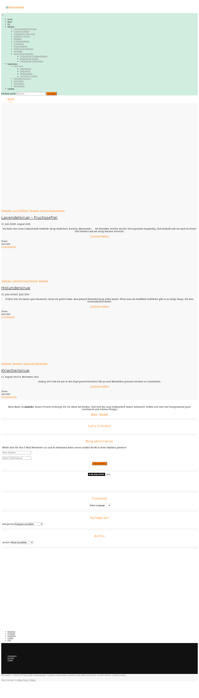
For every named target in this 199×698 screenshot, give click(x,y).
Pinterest (11, 634)
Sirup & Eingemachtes (52, 210)
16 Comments (8, 397)
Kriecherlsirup (15, 370)
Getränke (18, 51)
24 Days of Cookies (28, 76)
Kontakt (104, 414)
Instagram (11, 636)
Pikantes (18, 39)
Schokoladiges (20, 46)
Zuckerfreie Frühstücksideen (34, 56)
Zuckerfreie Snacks (29, 59)
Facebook (11, 631)
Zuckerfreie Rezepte (23, 54)
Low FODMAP (20, 210)
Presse (10, 660)
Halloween (25, 71)
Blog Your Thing (26, 680)
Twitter (10, 638)
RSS (9, 640)
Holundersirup (15, 288)
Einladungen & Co (22, 78)
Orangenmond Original (25, 29)
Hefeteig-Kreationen (23, 49)
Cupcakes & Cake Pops (24, 34)
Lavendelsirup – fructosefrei (29, 217)
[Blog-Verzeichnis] (99, 586)
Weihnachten (26, 74)
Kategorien (8, 524)
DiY (8, 24)
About (94, 414)
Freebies (10, 89)
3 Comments (8, 246)
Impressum (12, 656)
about (9, 21)
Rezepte (10, 26)
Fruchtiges (19, 44)
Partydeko (19, 81)
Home (9, 19)
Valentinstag (25, 69)
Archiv (6, 542)
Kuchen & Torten (22, 36)
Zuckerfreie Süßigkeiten (31, 61)
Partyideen (19, 83)
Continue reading (99, 236)
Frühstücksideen (21, 41)
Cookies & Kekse (21, 31)
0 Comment (8, 317)
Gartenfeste (19, 86)
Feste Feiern (12, 64)
